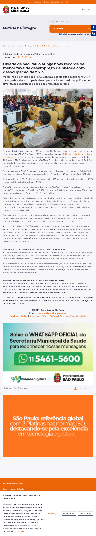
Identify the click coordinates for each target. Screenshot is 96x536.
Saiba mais (19, 531)
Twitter (24, 316)
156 (67, 2)
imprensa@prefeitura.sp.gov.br (52, 313)
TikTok (44, 316)
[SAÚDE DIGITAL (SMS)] (48, 353)
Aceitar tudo (68, 513)
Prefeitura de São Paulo (13, 46)
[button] (90, 388)
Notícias (28, 46)
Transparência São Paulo (55, 2)
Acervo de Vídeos (68, 316)
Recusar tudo (86, 513)
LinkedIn (82, 316)
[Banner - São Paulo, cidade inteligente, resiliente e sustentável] (48, 426)
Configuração (52, 513)
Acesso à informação (35, 2)
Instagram (34, 316)
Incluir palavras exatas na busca (77, 34)
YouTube (54, 316)
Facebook (14, 316)
